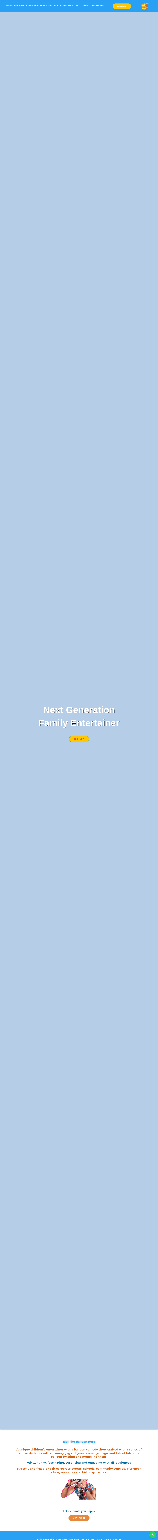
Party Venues (98, 5)
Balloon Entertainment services (41, 5)
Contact (85, 5)
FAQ (77, 5)
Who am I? (19, 5)
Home (9, 5)
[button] (79, 1489)
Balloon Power (66, 5)
